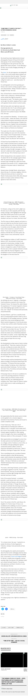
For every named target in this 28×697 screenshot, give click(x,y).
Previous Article (14, 634)
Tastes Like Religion (16, 556)
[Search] (26, 2)
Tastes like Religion (5, 669)
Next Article (14, 638)
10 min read (12, 35)
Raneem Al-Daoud (19, 627)
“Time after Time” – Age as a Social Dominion (14, 641)
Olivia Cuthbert (11, 627)
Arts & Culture (3, 35)
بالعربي (2, 39)
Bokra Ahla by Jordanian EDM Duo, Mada (14, 636)
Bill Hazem (4, 627)
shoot (4, 72)
